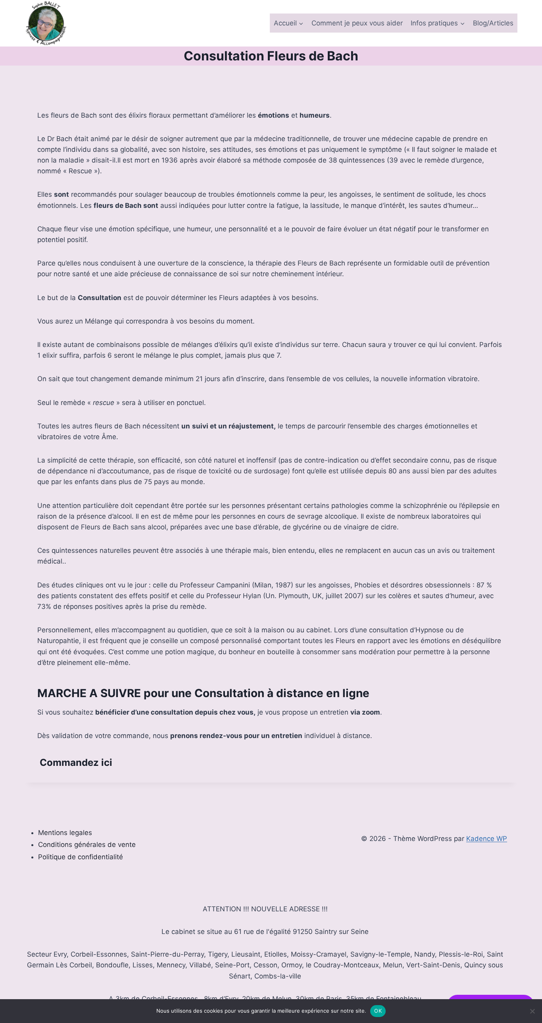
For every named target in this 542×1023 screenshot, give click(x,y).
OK (378, 1010)
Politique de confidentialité (80, 857)
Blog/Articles (493, 23)
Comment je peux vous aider (357, 23)
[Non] (532, 1011)
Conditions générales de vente (87, 845)
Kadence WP (486, 839)
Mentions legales (65, 833)
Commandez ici (76, 762)
